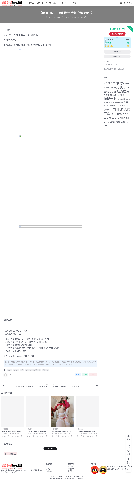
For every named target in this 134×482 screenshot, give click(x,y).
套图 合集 (113, 95)
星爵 (114, 103)
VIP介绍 (70, 467)
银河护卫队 (115, 122)
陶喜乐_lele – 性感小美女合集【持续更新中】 (12, 432)
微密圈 (48, 3)
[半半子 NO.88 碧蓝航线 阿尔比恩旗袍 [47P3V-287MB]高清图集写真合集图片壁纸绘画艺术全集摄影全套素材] (87, 411)
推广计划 (71, 471)
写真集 (31, 3)
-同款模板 (59, 478)
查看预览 (118, 52)
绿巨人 (109, 109)
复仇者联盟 (120, 91)
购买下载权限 (118, 34)
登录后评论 (51, 449)
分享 (79, 374)
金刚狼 (122, 118)
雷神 (123, 122)
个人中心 (49, 467)
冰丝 (107, 92)
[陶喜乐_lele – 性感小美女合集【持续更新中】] (12, 411)
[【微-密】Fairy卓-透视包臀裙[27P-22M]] (37, 411)
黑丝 (127, 123)
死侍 (118, 102)
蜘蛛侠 (120, 114)
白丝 (110, 106)
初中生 (111, 92)
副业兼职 (118, 56)
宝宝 (124, 95)
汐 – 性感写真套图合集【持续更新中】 (62, 432)
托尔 (111, 102)
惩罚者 (106, 103)
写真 (15, 35)
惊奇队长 (128, 99)
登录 (130, 3)
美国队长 (118, 109)
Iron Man (109, 87)
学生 (120, 95)
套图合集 (40, 3)
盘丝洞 (121, 106)
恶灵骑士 (122, 99)
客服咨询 (71, 469)
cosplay (20, 356)
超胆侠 (117, 118)
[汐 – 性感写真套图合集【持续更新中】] (62, 411)
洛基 (122, 102)
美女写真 (30, 356)
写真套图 (7, 30)
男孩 (107, 106)
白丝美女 (115, 106)
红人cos (56, 3)
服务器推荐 (53, 478)
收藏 (86, 374)
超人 (111, 118)
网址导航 (49, 471)
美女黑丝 (113, 114)
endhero (11, 375)
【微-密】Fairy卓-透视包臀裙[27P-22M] (37, 432)
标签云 (73, 3)
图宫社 (64, 3)
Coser (15, 356)
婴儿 (118, 95)
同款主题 (68, 476)
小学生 (128, 95)
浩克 (126, 102)
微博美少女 (8, 356)
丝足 (115, 88)
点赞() (93, 374)
